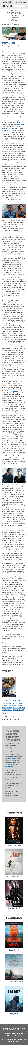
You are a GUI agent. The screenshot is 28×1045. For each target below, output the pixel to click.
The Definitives (14, 13)
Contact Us (17, 1033)
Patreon (14, 17)
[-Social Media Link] (4, 6)
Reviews (14, 11)
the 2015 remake (16, 615)
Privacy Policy (14, 1035)
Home (7, 1033)
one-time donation (11, 758)
